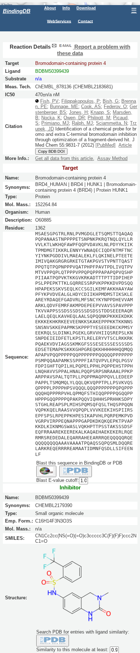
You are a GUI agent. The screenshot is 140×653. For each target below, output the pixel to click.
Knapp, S (100, 112)
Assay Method (112, 158)
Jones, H (78, 112)
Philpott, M (99, 117)
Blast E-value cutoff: (57, 480)
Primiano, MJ (55, 123)
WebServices (59, 21)
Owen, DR (74, 117)
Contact (85, 21)
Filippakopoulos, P (80, 101)
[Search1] (46, 471)
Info (66, 8)
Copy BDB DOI (51, 151)
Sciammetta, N (111, 123)
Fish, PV (49, 101)
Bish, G (110, 101)
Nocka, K (51, 117)
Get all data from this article (64, 158)
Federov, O (115, 106)
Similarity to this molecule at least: (72, 649)
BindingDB (17, 11)
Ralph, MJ (82, 123)
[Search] (52, 640)
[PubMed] (105, 145)
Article (125, 145)
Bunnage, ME (64, 106)
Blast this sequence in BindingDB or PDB (79, 463)
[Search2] (75, 471)
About (50, 8)
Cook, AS (91, 106)
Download (86, 8)
